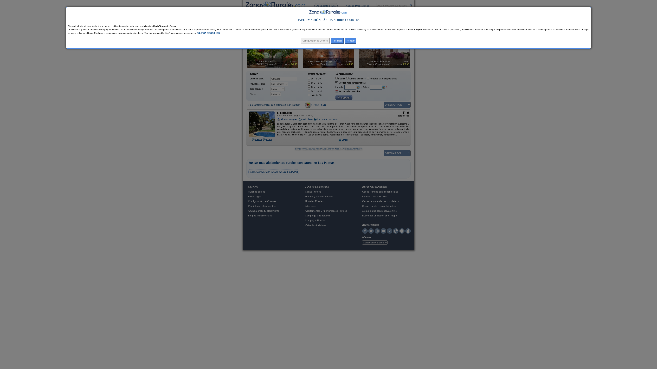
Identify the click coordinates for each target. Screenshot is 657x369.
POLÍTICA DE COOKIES (208, 33)
